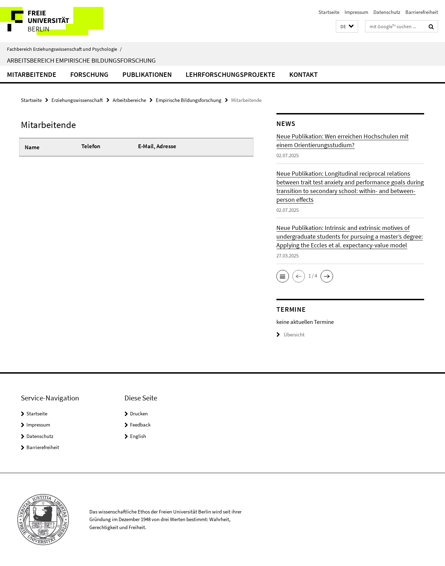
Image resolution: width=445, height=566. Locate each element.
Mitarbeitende (31, 74)
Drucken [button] (139, 413)
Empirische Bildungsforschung (188, 100)
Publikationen (147, 74)
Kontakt (303, 74)
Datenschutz (386, 12)
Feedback (140, 424)
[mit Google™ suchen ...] (431, 26)
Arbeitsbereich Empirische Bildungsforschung (81, 60)
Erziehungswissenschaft (77, 100)
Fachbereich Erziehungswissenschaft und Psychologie (64, 49)
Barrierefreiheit (421, 12)
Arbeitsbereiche (129, 100)
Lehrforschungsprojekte (230, 74)
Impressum (356, 12)
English (138, 436)
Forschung (89, 74)
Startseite (328, 12)
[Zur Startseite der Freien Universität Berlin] (58, 21)
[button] (347, 26)
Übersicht (294, 334)
